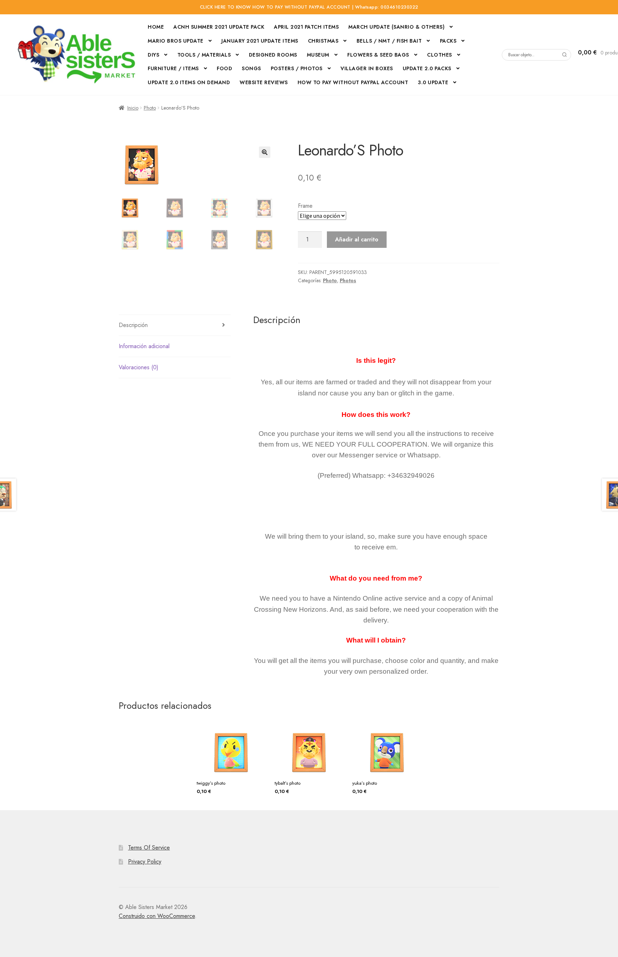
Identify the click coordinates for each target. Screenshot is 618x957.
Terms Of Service (149, 847)
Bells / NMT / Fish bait (389, 40)
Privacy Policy (144, 861)
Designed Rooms (273, 54)
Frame (305, 206)
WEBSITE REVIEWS (264, 82)
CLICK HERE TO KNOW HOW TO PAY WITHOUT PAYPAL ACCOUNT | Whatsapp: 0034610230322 (309, 7)
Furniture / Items (173, 68)
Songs (251, 68)
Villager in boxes (366, 68)
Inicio (132, 107)
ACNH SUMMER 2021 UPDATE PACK (218, 26)
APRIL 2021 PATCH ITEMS (306, 26)
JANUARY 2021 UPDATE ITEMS (259, 40)
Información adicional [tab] (144, 346)
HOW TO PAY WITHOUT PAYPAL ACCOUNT (353, 82)
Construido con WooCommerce (157, 916)
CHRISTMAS (323, 40)
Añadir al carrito (356, 239)
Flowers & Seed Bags (378, 54)
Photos (348, 280)
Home (156, 26)
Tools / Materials (204, 54)
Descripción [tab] (133, 325)
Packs (448, 40)
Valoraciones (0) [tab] (138, 367)
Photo (150, 107)
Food (224, 68)
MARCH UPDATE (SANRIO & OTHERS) (396, 26)
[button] (264, 152)
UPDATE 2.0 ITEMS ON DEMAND (189, 82)
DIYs (153, 54)
